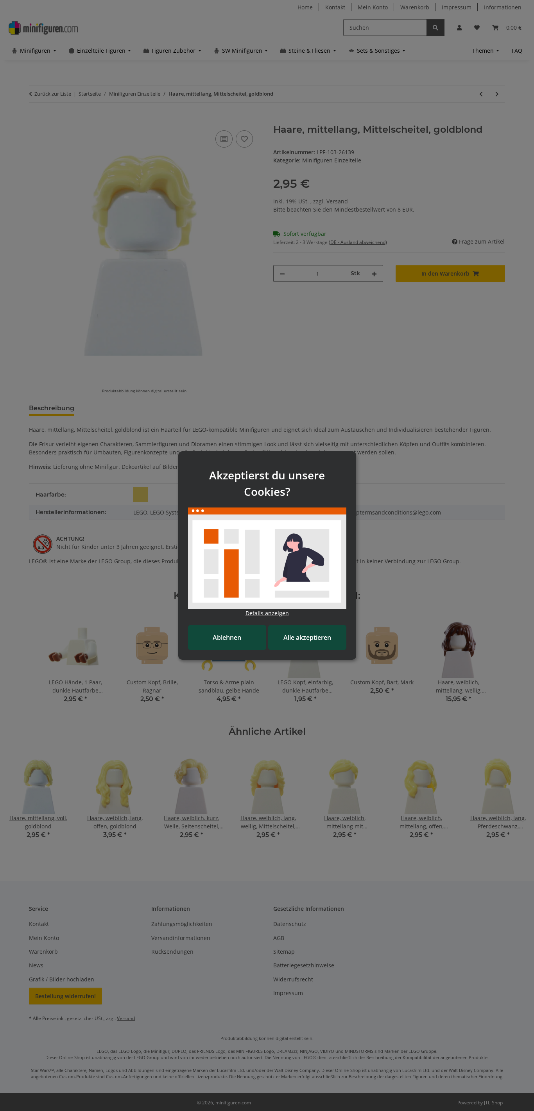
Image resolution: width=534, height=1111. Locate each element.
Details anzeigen (267, 613)
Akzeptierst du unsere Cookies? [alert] (267, 483)
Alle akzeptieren (307, 637)
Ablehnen (227, 637)
